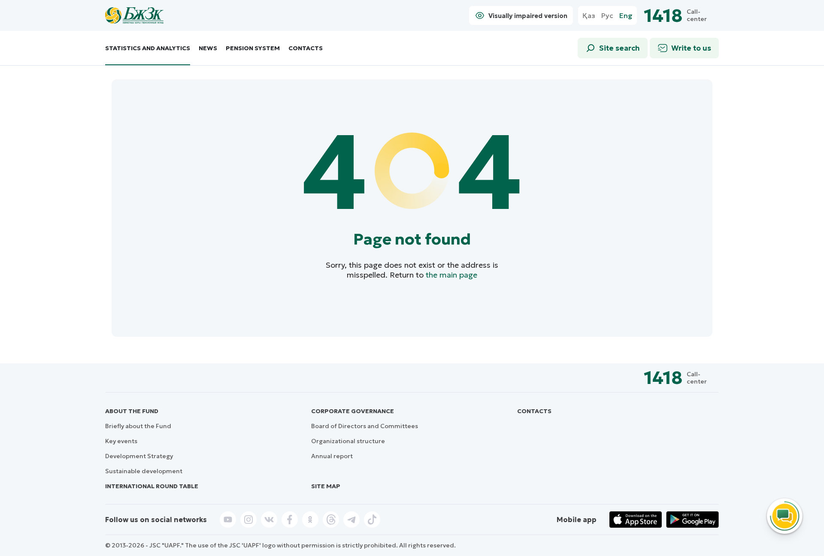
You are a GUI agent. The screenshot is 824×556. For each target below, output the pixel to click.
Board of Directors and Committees (364, 426)
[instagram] (248, 519)
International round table (151, 486)
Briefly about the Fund (138, 426)
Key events (121, 441)
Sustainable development (143, 471)
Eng (626, 16)
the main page (451, 275)
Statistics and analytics (147, 48)
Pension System (253, 48)
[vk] (269, 519)
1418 (663, 15)
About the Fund (131, 411)
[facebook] (290, 519)
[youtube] (228, 519)
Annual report (332, 456)
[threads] (331, 519)
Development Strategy (139, 456)
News (208, 48)
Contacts (305, 48)
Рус (607, 16)
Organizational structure (348, 441)
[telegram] (351, 519)
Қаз (588, 16)
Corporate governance (352, 411)
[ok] (310, 519)
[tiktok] (372, 519)
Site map (325, 486)
